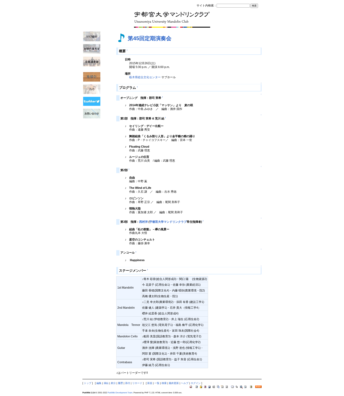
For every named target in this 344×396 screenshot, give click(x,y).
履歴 (120, 383)
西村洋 (143, 221)
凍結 (106, 383)
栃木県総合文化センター (145, 77)
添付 (127, 383)
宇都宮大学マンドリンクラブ (168, 221)
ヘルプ (184, 383)
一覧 (156, 383)
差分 (113, 383)
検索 (164, 383)
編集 (98, 383)
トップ (87, 383)
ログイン (196, 383)
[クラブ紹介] (91, 36)
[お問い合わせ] (91, 113)
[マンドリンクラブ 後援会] (91, 76)
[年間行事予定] (91, 48)
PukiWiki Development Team (120, 393)
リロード (137, 383)
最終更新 (174, 383)
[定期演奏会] (91, 61)
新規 (149, 383)
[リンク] (91, 89)
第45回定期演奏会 (149, 38)
